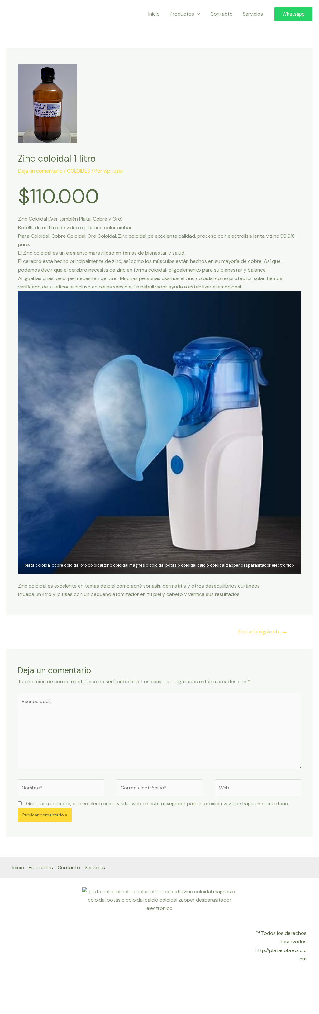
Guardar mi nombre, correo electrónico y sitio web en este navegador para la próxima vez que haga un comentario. (157, 803)
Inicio (154, 14)
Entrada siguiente (263, 631)
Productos (182, 14)
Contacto (221, 14)
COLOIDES (78, 171)
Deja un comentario (40, 171)
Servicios (253, 14)
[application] (197, 14)
